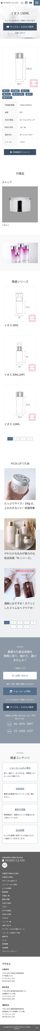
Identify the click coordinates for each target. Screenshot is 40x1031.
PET (30, 94)
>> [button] (30, 439)
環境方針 (5, 936)
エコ (6, 91)
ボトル (7, 94)
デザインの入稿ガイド (9, 881)
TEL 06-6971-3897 (8, 978)
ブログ (4, 907)
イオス (26, 91)
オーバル (8, 97)
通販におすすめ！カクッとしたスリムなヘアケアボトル (19, 605)
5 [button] (33, 622)
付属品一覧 (6, 896)
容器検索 (20, 793)
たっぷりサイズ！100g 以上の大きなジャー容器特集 (19, 505)
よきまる (5, 918)
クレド (4, 940)
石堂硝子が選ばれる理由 (10, 873)
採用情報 (5, 944)
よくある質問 (6, 888)
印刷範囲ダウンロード (21, 152)
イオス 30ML (11, 325)
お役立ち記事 (6, 914)
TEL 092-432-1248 (8, 1014)
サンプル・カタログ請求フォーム (13, 929)
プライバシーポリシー (9, 951)
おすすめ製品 (6, 910)
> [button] (23, 439)
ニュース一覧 (6, 921)
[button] (37, 2)
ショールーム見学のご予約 (11, 933)
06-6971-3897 (23, 724)
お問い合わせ (22, 3)
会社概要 (20, 834)
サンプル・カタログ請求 (31, 3)
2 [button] (16, 439)
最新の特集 (20, 813)
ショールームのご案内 (20, 772)
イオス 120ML (12, 424)
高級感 (16, 91)
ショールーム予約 (26, 3)
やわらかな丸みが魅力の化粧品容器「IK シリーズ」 (19, 555)
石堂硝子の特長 (7, 877)
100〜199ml (19, 94)
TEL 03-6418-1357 (8, 996)
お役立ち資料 (6, 903)
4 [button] (26, 622)
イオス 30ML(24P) (14, 374)
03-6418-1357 (23, 731)
